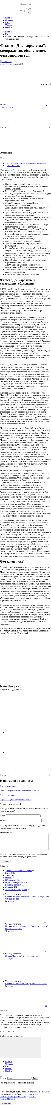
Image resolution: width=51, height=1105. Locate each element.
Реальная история (13, 885)
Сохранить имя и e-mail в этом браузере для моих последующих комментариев (23, 826)
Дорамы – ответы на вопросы (18, 870)
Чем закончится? (13, 166)
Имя (2, 816)
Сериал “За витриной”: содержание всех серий (26, 983)
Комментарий (7, 832)
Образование (11, 880)
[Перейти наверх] (20, 1047)
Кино (7, 873)
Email (3, 820)
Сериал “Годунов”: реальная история (21, 956)
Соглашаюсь (6, 1104)
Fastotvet (25, 4)
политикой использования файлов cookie (19, 1095)
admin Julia (4, 64)
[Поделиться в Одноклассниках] (24, 752)
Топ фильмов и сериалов (16, 889)
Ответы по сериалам (14, 882)
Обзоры (8, 878)
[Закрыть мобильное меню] (1, 1076)
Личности (9, 875)
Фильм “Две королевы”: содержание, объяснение (26, 163)
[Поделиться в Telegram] (24, 732)
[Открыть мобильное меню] (30, 10)
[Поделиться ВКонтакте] (24, 712)
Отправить (5, 861)
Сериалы (9, 887)
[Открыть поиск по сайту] (26, 10)
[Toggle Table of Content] (2, 159)
